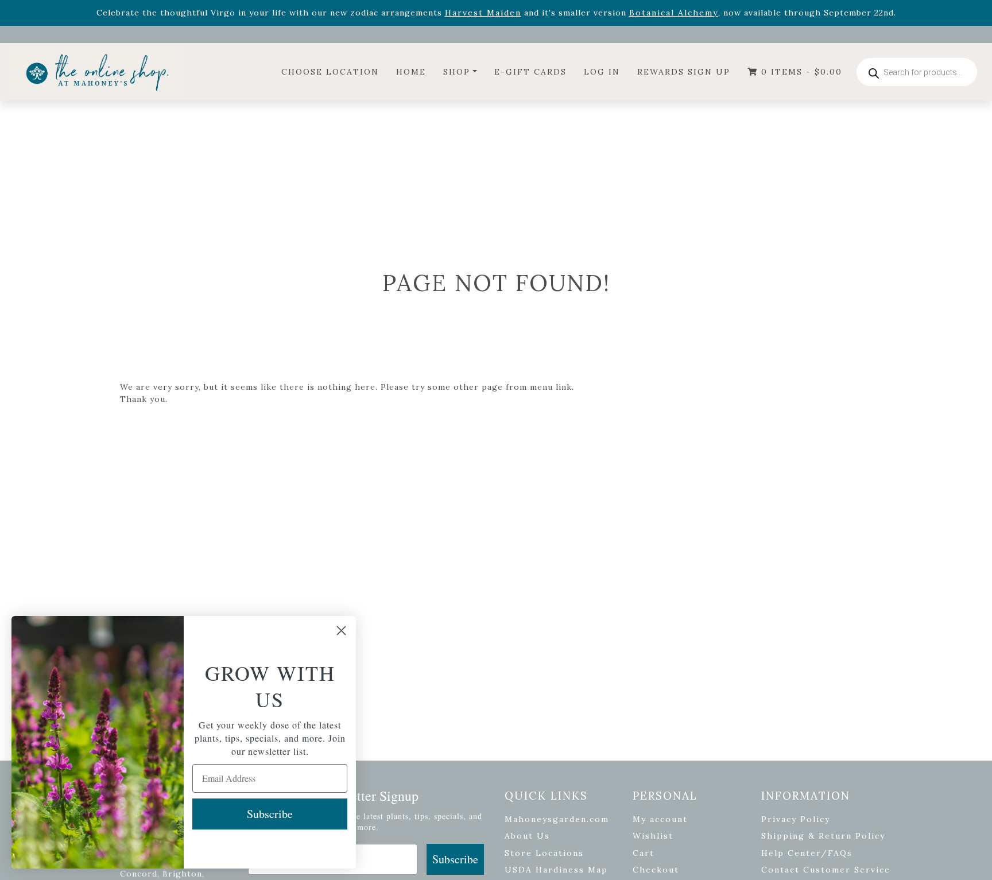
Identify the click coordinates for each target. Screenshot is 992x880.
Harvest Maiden (483, 12)
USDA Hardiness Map (556, 870)
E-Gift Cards (530, 72)
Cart (643, 853)
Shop (456, 72)
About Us (527, 836)
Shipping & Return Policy (823, 836)
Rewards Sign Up (683, 72)
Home (411, 72)
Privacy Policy (795, 819)
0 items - (800, 72)
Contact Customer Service (825, 870)
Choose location (330, 72)
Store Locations (544, 853)
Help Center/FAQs (806, 853)
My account (660, 819)
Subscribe (455, 859)
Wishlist (653, 836)
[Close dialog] (341, 631)
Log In (602, 72)
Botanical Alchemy (673, 12)
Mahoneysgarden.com (557, 819)
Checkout (656, 870)
